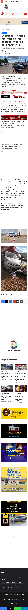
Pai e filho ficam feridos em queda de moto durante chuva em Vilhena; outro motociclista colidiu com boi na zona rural (20, 376)
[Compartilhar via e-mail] (17, 301)
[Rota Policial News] (6, 6)
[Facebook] (3, 301)
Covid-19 (4, 579)
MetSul (20, 582)
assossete (10, 577)
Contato (22, 599)
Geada (15, 579)
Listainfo (19, 597)
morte (3, 585)
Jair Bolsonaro (22, 579)
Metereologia (14, 582)
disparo (9, 579)
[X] (6, 301)
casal (20, 577)
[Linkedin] (10, 301)
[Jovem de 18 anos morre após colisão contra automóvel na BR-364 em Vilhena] (7, 388)
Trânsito (8, 29)
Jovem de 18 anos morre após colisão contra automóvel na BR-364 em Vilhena (6, 396)
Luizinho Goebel (5, 582)
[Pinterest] (14, 301)
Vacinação (10, 587)
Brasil (16, 577)
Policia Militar (19, 585)
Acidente (4, 577)
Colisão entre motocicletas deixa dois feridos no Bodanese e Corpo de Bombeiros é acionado (20, 397)
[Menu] (2, 7)
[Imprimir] (21, 301)
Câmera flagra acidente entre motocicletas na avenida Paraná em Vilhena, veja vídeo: (6, 375)
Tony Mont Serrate (8, 51)
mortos (8, 585)
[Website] (14, 353)
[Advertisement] (14, 322)
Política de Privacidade (13, 599)
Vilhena (16, 587)
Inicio (4, 29)
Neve (13, 585)
